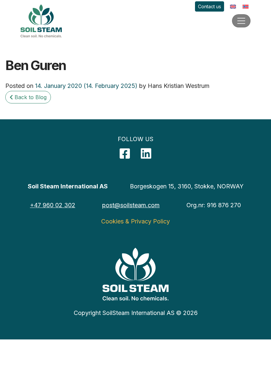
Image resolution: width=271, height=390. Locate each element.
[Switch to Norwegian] (245, 6)
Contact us (209, 6)
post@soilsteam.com (131, 205)
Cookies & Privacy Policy (135, 221)
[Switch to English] (233, 6)
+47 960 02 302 (52, 205)
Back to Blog (30, 97)
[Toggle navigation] (241, 20)
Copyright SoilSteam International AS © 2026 (136, 312)
